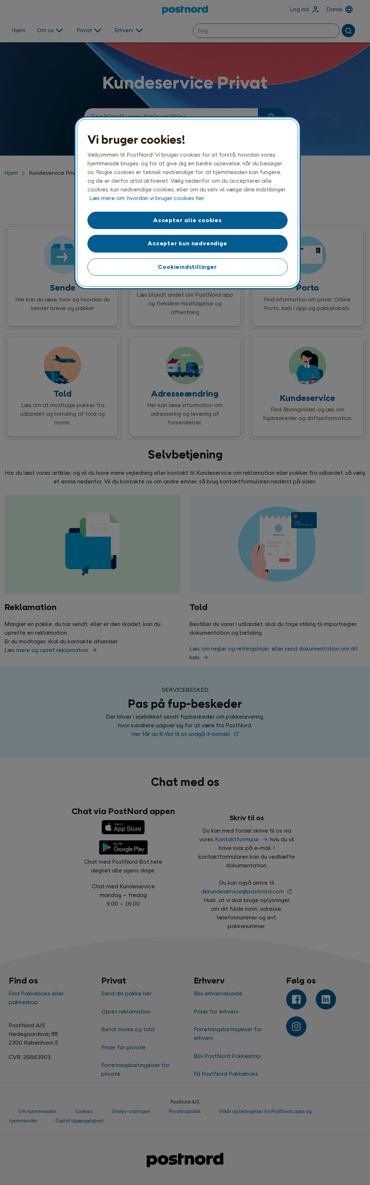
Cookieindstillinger (187, 266)
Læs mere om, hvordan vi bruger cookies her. (147, 198)
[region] (187, 203)
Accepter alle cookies (187, 220)
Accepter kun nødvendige (187, 243)
